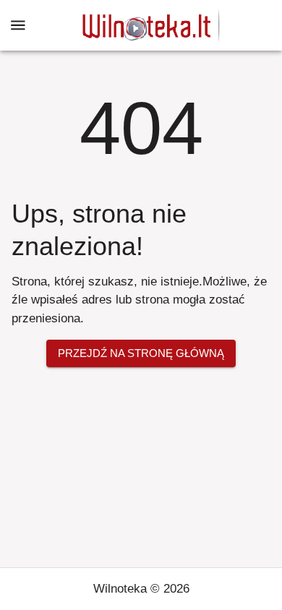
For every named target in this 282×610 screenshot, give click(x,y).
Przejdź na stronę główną (141, 353)
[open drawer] (18, 25)
